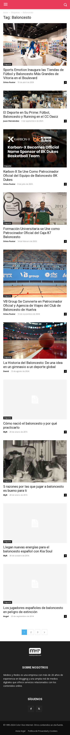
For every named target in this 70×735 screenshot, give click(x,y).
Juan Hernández (11, 121)
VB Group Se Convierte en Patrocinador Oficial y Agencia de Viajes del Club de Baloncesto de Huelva (32, 306)
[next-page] (44, 632)
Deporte (7, 64)
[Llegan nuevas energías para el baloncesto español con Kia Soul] (35, 523)
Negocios (8, 107)
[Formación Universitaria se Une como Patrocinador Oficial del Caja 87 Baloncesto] (35, 208)
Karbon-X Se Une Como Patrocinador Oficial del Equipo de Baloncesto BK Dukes (31, 176)
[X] (39, 709)
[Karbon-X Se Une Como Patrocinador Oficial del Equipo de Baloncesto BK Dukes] (35, 148)
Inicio (5, 12)
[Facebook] (31, 709)
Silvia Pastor (9, 82)
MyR (5, 432)
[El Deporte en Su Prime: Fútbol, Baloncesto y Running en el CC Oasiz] (35, 100)
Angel (6, 616)
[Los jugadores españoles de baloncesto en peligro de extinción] (35, 584)
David (6, 371)
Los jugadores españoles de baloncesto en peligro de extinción (33, 610)
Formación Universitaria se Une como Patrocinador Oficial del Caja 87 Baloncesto (31, 233)
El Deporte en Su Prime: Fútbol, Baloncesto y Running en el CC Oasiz (30, 115)
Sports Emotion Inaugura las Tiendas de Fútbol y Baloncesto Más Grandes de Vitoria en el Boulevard (33, 74)
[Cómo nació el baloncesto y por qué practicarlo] (35, 399)
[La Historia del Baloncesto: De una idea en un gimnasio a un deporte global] (35, 340)
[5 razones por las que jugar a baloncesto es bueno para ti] (35, 461)
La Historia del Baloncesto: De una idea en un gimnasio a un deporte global (33, 365)
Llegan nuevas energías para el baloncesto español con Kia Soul (27, 549)
